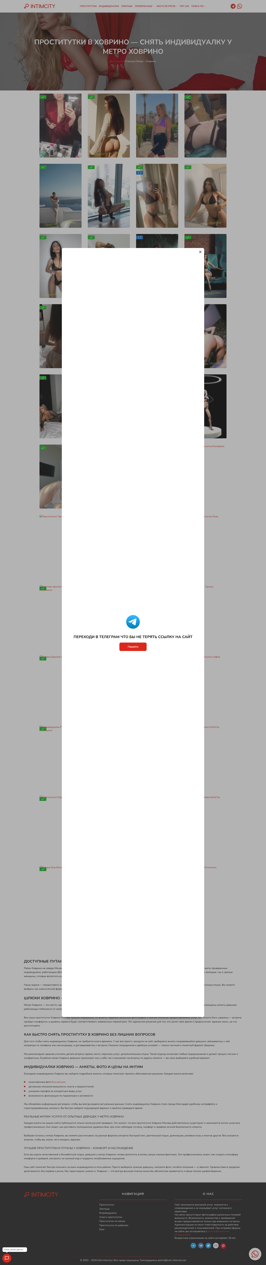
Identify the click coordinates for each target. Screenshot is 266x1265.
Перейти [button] (133, 646)
